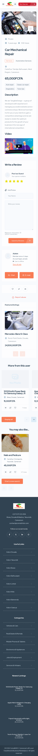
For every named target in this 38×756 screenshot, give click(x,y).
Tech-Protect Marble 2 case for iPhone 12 (19, 735)
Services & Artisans (13, 665)
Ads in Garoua (11, 607)
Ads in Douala (11, 552)
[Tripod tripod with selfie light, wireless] (19, 714)
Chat (13, 275)
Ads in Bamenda (12, 600)
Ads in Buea (10, 568)
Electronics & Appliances (15, 649)
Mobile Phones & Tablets (15, 642)
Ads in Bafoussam (13, 576)
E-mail (27, 275)
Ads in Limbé (11, 584)
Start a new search (12, 481)
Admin (15, 254)
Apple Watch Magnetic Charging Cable (19, 703)
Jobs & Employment (14, 657)
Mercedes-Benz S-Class (16, 334)
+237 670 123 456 (19, 514)
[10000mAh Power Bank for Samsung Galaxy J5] (19, 682)
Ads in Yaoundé (12, 560)
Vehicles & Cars (12, 626)
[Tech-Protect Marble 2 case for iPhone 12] (19, 730)
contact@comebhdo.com (19, 523)
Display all (9, 419)
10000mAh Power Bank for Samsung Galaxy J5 (19, 687)
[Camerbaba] (10, 4)
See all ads (17, 264)
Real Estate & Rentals (14, 634)
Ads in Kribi (10, 592)
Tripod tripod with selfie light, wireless (19, 719)
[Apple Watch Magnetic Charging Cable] (19, 698)
